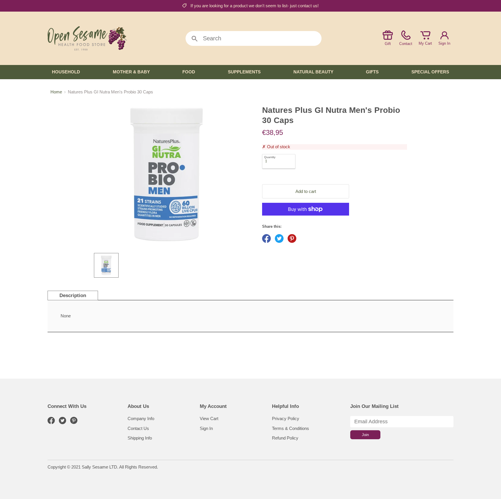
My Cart (425, 43)
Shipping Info (140, 437)
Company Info (141, 418)
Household (66, 71)
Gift (388, 43)
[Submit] (194, 38)
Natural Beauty (313, 71)
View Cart (209, 418)
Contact (405, 43)
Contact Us (138, 428)
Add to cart (305, 191)
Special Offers (430, 71)
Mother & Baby (131, 71)
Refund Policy (285, 437)
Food (188, 71)
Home (56, 91)
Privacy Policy (285, 418)
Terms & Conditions (290, 428)
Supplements (244, 71)
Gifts (372, 71)
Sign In (444, 43)
